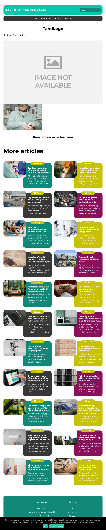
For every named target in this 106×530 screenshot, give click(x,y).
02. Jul (37, 282)
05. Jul (37, 252)
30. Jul (88, 222)
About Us (45, 18)
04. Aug (37, 163)
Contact (68, 18)
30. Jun (88, 282)
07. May (88, 312)
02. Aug (37, 193)
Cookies (57, 18)
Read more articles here (53, 137)
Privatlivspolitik (57, 526)
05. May (37, 341)
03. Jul (88, 252)
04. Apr (37, 460)
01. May (37, 431)
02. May (88, 371)
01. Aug (37, 222)
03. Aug (88, 163)
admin (23, 35)
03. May (37, 371)
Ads (36, 18)
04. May (88, 341)
